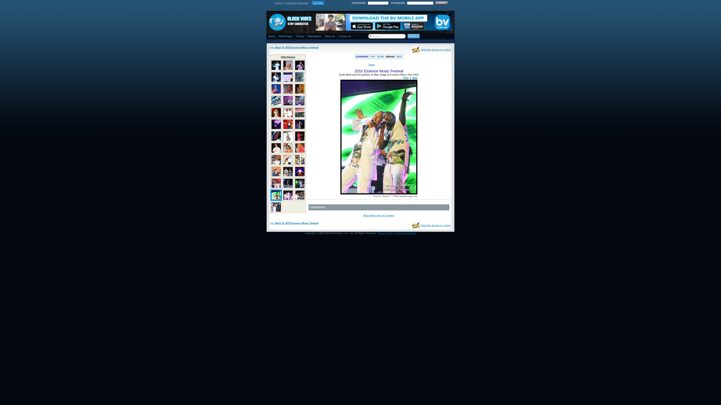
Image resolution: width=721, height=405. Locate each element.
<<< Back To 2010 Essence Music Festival (294, 47)
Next (414, 77)
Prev (406, 77)
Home (271, 36)
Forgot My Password (297, 3)
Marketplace (314, 36)
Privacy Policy (385, 233)
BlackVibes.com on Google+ (378, 215)
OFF (373, 57)
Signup (278, 3)
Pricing (300, 36)
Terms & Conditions (406, 233)
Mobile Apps (285, 36)
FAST (399, 57)
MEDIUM (390, 57)
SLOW (380, 57)
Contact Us (345, 36)
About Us (330, 36)
